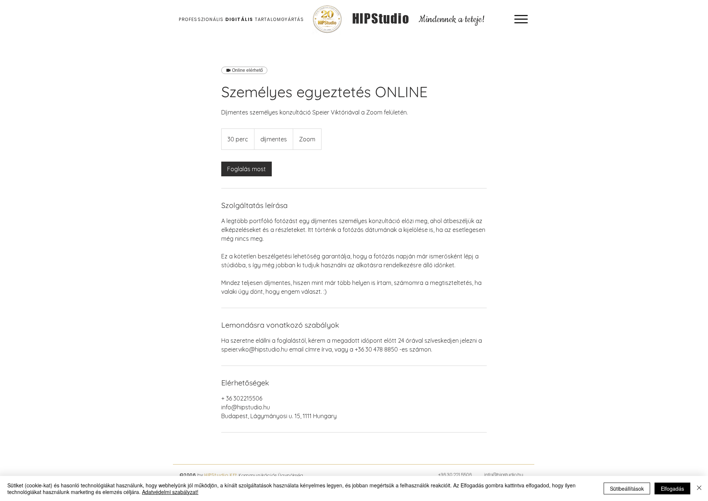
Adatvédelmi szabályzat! (170, 491)
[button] (521, 19)
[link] (246, 169)
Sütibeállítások (627, 488)
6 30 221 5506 (458, 475)
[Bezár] (699, 488)
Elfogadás (672, 488)
